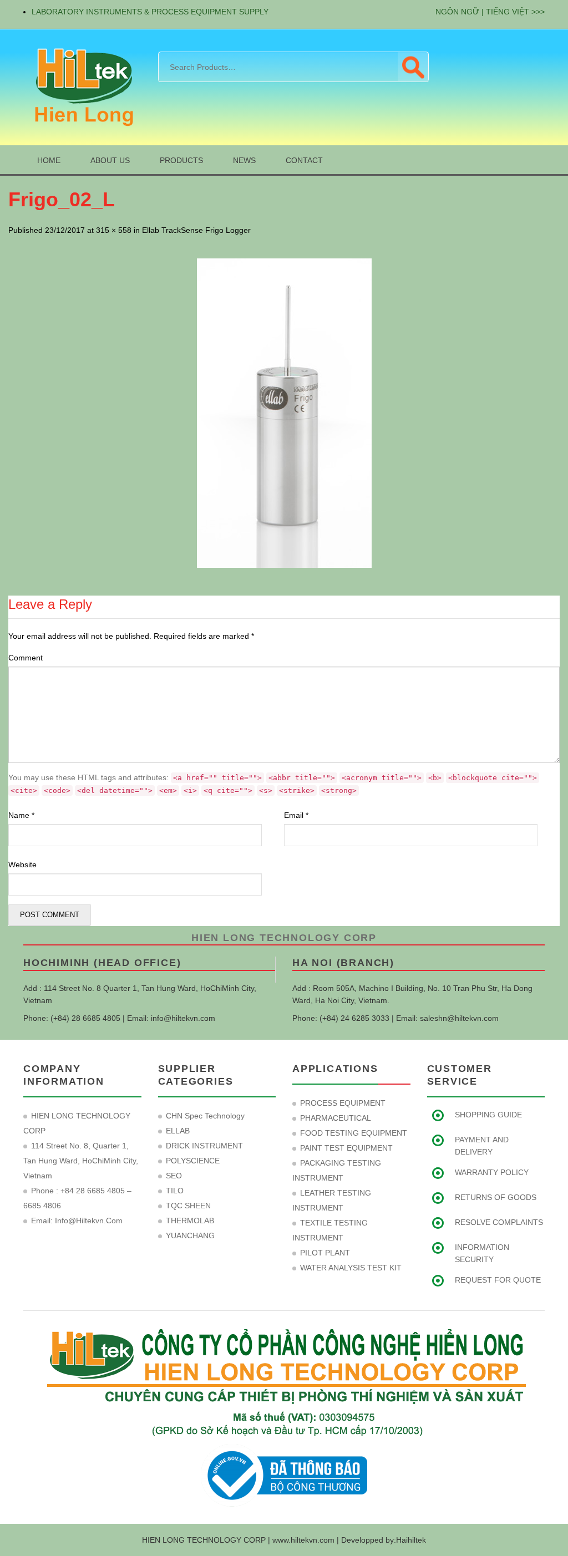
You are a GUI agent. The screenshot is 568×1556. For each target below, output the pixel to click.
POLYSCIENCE (193, 1160)
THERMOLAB (190, 1220)
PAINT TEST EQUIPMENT (346, 1147)
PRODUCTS (181, 160)
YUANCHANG (190, 1235)
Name (21, 815)
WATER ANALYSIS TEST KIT (351, 1267)
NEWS (244, 160)
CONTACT (304, 160)
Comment (25, 657)
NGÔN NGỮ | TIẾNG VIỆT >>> (490, 11)
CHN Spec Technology (205, 1115)
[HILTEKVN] (82, 86)
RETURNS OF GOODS (495, 1197)
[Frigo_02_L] (284, 413)
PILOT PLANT (325, 1252)
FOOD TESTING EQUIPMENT (353, 1132)
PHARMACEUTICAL (335, 1117)
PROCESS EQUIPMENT (343, 1103)
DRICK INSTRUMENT (204, 1145)
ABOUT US (110, 160)
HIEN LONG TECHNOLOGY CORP (284, 937)
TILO (175, 1190)
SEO (174, 1175)
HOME (48, 160)
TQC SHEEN (188, 1205)
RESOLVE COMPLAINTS (499, 1222)
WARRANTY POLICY (492, 1172)
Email (296, 815)
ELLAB (178, 1130)
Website (22, 864)
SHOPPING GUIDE (488, 1114)
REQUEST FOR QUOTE (498, 1279)
